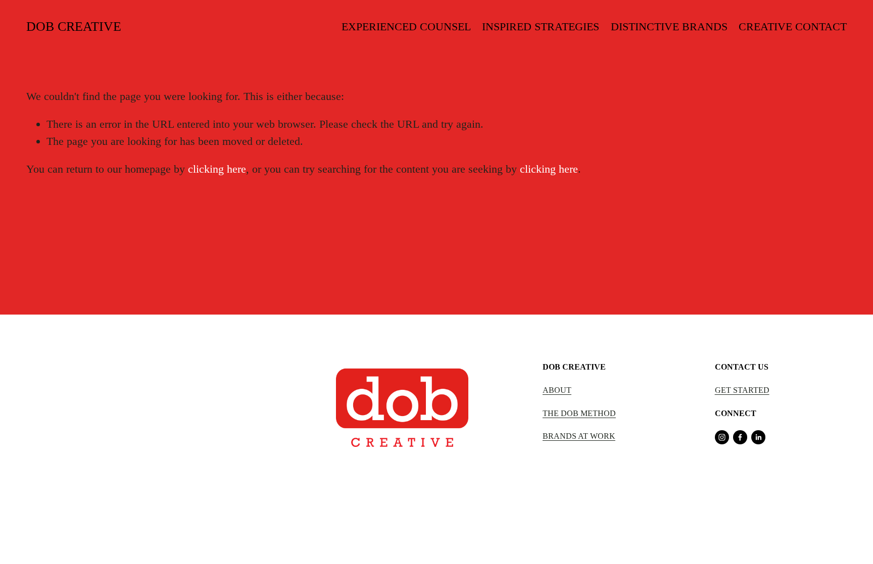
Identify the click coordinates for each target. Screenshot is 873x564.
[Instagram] (722, 437)
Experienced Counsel (406, 26)
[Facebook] (740, 437)
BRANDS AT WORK (579, 436)
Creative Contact (793, 26)
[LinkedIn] (758, 437)
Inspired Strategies (540, 26)
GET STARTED (742, 390)
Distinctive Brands (669, 26)
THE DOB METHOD (579, 413)
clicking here (217, 169)
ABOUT (557, 390)
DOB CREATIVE (73, 26)
